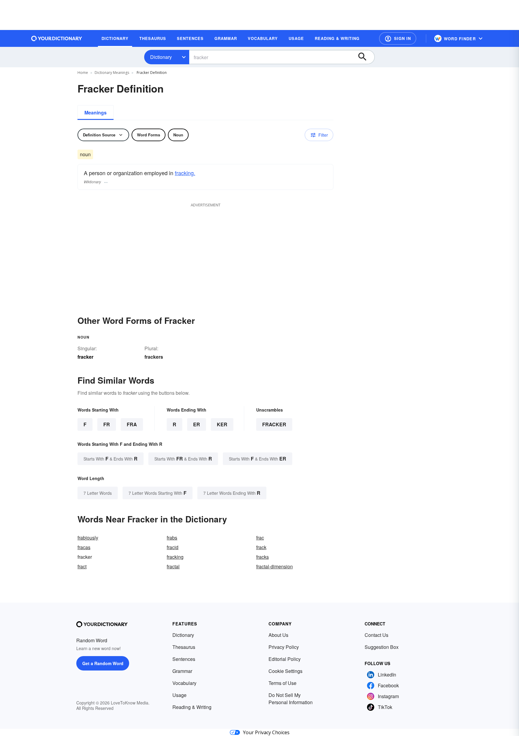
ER (196, 424)
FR (106, 424)
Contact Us (376, 634)
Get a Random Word (102, 663)
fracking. (185, 173)
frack (261, 547)
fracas (83, 547)
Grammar (182, 671)
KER (222, 424)
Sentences (183, 658)
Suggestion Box (382, 646)
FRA (132, 424)
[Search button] (365, 57)
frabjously (87, 537)
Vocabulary (184, 683)
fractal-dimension (274, 566)
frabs (172, 537)
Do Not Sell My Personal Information (291, 699)
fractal (173, 566)
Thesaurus (183, 646)
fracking (175, 556)
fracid (172, 547)
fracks (262, 556)
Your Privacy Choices (266, 732)
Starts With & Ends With (110, 458)
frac (260, 537)
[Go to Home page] (56, 38)
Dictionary (161, 56)
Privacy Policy (284, 646)
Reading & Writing (191, 707)
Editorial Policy (285, 658)
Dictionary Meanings (112, 72)
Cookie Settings (285, 671)
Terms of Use (282, 683)
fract (81, 566)
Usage (179, 695)
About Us (278, 634)
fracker (274, 424)
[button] (397, 38)
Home (82, 72)
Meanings (95, 112)
